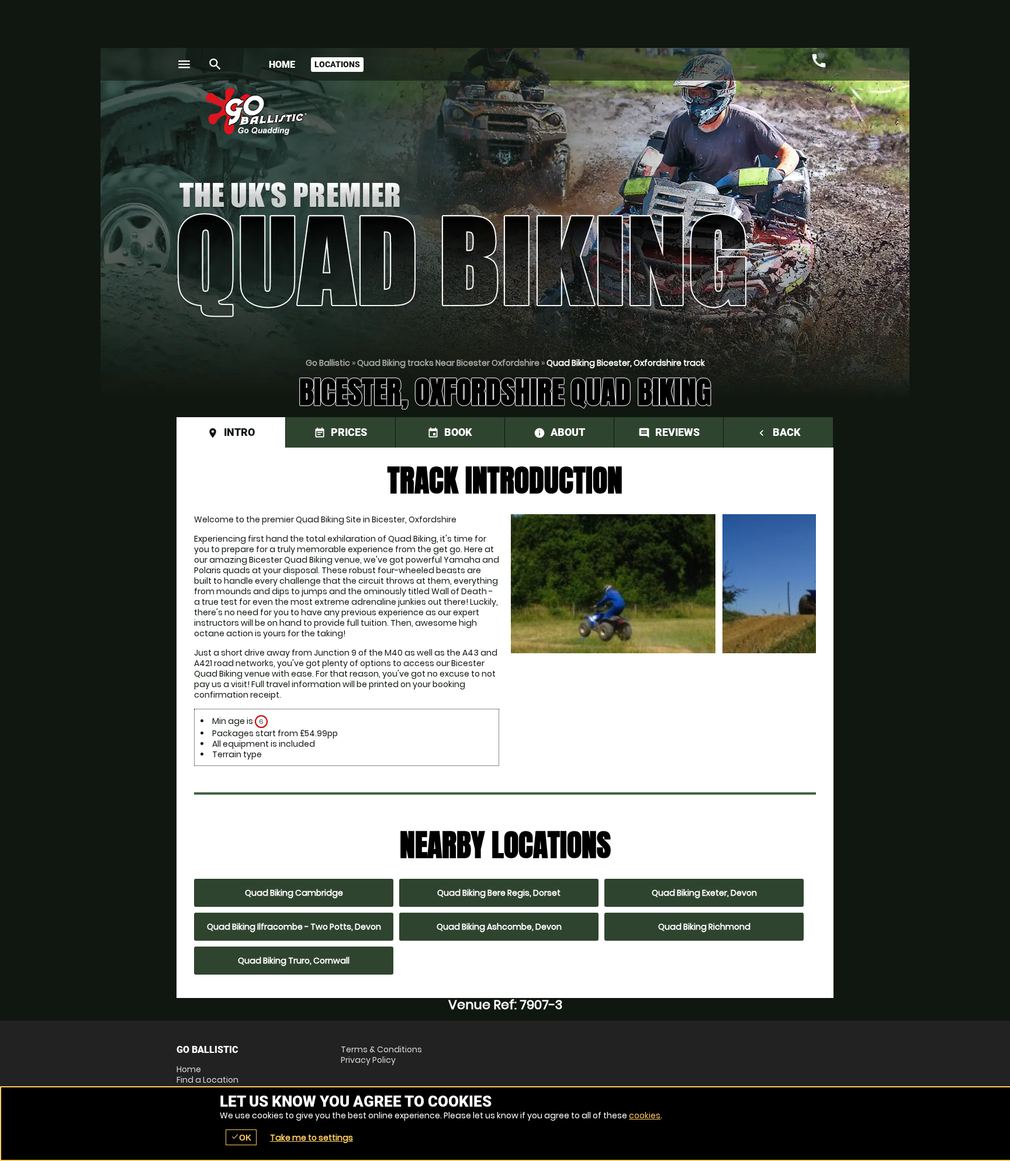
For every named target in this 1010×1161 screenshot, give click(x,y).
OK (241, 1137)
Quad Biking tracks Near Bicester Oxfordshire (448, 363)
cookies (644, 1115)
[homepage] (419, 111)
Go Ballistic (328, 363)
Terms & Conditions (381, 1049)
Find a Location (207, 1080)
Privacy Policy (368, 1060)
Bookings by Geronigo (629, 116)
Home (282, 64)
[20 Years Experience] (763, 116)
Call (819, 61)
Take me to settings (311, 1137)
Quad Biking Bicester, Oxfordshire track (625, 363)
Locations (337, 64)
